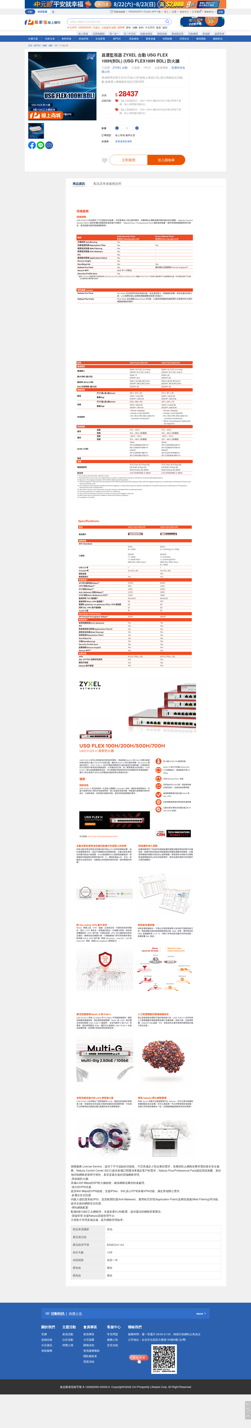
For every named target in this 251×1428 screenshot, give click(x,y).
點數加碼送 (146, 33)
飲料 (141, 27)
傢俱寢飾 (201, 38)
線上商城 (83, 33)
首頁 (30, 45)
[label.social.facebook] (32, 145)
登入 (166, 11)
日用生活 (184, 38)
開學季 (121, 27)
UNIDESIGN (84, 27)
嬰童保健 (150, 38)
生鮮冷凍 (50, 38)
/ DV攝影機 (63, 45)
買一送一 (114, 33)
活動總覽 (193, 33)
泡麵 (135, 27)
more (199, 1314)
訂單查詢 (196, 11)
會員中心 (184, 11)
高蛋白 (96, 27)
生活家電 (100, 38)
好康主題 (33, 38)
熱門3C (117, 38)
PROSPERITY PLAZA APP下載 (145, 11)
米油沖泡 (83, 38)
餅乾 (128, 27)
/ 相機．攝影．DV (49, 45)
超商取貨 (219, 33)
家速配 (206, 33)
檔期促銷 (162, 33)
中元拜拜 (72, 27)
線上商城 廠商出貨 (125, 135)
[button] (49, 145)
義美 (158, 27)
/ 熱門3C (37, 45)
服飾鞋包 (217, 38)
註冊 (174, 11)
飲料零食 (66, 38)
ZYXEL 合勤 (120, 68)
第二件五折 (130, 33)
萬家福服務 (119, 11)
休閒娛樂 (167, 38)
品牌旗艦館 (99, 33)
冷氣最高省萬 (109, 27)
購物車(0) (209, 11)
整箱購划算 (178, 33)
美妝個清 (134, 38)
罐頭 (165, 27)
